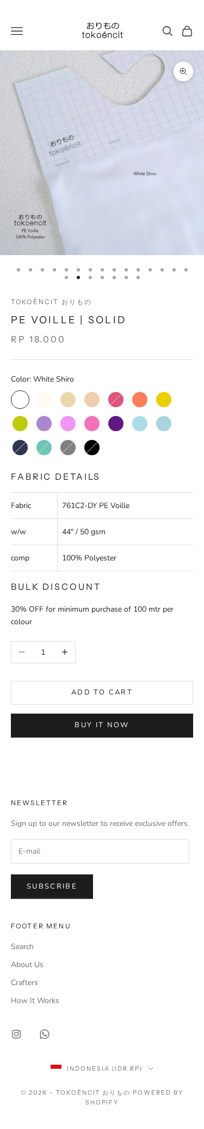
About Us (27, 964)
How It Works (35, 1000)
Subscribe (52, 886)
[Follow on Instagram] (16, 1034)
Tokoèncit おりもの (51, 302)
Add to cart (102, 692)
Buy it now (102, 725)
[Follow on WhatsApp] (44, 1034)
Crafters (24, 982)
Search (22, 946)
